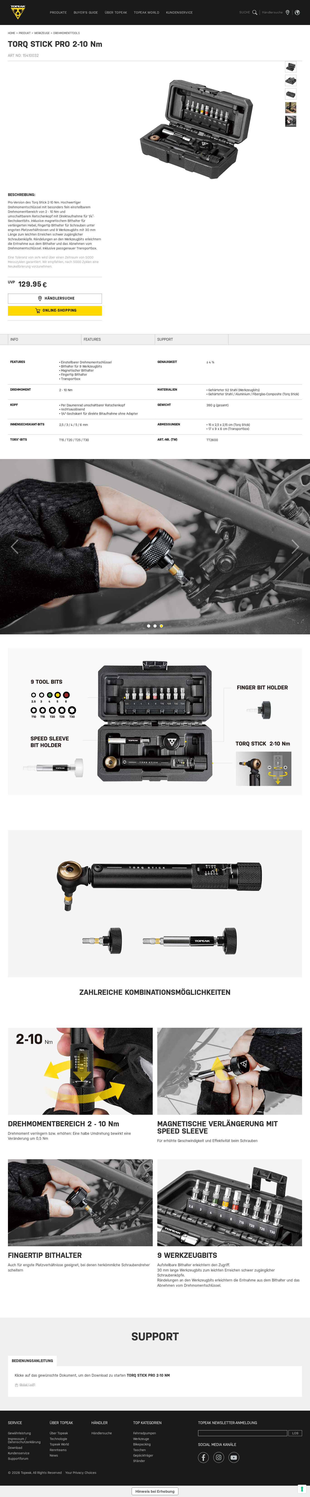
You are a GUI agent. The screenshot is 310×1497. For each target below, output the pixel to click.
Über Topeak (59, 1433)
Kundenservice (19, 1453)
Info (14, 339)
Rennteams (58, 1450)
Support (165, 339)
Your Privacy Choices (80, 1472)
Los (295, 1433)
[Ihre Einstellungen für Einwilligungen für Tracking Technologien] (302, 1489)
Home (11, 33)
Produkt (25, 33)
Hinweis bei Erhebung (155, 1491)
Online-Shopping (60, 310)
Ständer (139, 1461)
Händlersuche (60, 298)
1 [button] (148, 626)
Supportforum (18, 1458)
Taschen (139, 1450)
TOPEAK (19, 12)
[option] (155, 546)
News (54, 1455)
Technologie (58, 1439)
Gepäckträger (143, 1455)
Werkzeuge (42, 33)
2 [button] (155, 626)
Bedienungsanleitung (32, 1361)
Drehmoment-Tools (66, 33)
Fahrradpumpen (144, 1433)
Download (15, 1448)
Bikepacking (142, 1444)
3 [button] (161, 626)
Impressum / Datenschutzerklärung (24, 1440)
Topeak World (59, 1444)
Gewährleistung (19, 1433)
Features (92, 339)
